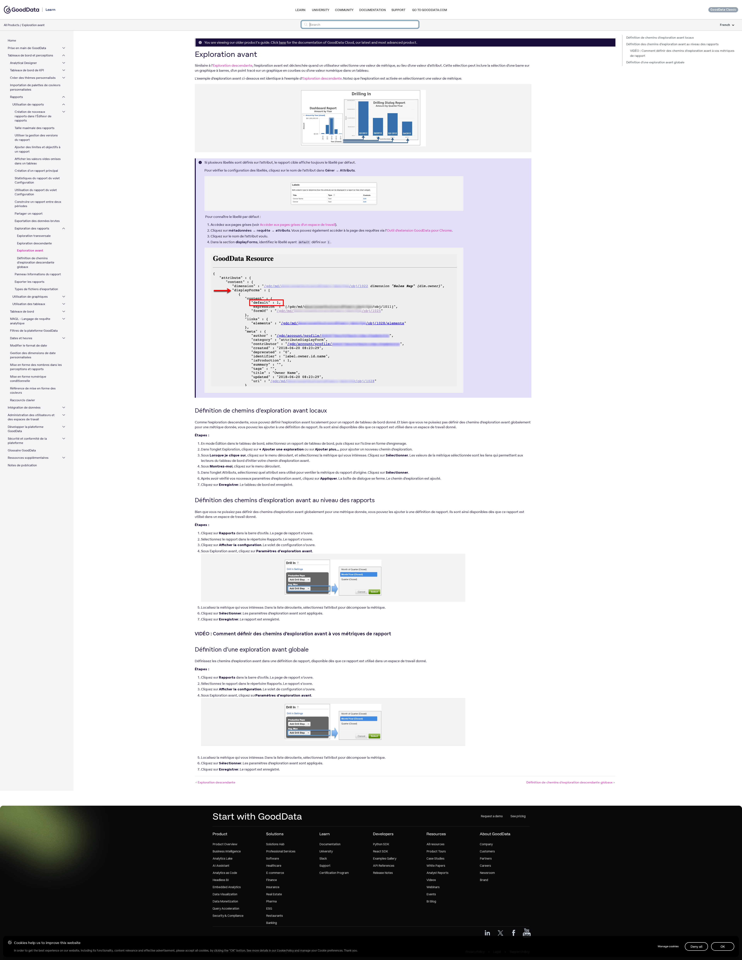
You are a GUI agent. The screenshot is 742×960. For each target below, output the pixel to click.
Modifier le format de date (28, 345)
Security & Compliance (228, 916)
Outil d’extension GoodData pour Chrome (419, 230)
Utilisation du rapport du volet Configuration (36, 192)
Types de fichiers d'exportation (36, 289)
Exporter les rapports (29, 282)
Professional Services (280, 851)
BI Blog (431, 901)
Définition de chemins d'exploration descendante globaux (35, 262)
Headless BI (221, 880)
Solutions (274, 833)
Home (12, 40)
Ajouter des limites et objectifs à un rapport (37, 149)
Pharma (271, 901)
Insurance (272, 887)
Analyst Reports (437, 873)
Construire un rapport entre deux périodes (38, 204)
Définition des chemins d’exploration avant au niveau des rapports (672, 44)
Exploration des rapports (32, 228)
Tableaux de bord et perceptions (30, 55)
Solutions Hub (275, 844)
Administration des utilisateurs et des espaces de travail (31, 417)
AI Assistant (221, 865)
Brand (484, 880)
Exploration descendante (34, 243)
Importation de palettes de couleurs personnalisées (35, 87)
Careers (485, 865)
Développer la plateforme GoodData (25, 429)
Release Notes (383, 873)
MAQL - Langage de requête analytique (30, 321)
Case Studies (435, 858)
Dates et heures (21, 338)
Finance (271, 880)
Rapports (16, 97)
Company (486, 844)
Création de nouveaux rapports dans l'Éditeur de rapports (33, 116)
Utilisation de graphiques (30, 296)
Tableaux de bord (22, 311)
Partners (486, 858)
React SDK (380, 851)
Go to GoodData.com (429, 10)
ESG (269, 908)
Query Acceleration (226, 908)
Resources (436, 833)
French (725, 25)
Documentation (372, 10)
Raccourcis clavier (22, 400)
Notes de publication (22, 465)
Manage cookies (668, 946)
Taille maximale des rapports (34, 128)
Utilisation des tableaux (28, 304)
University (320, 10)
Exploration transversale (34, 236)
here (282, 42)
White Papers (435, 865)
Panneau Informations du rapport (38, 274)
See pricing (518, 816)
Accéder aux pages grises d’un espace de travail (297, 225)
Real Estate (274, 894)
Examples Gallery (384, 858)
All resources (435, 844)
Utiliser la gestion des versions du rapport (36, 137)
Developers (383, 833)
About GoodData (495, 833)
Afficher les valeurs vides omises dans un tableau (38, 161)
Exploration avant (30, 250)
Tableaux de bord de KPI (27, 70)
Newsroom (487, 873)
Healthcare (273, 865)
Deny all (696, 946)
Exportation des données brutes (37, 221)
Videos (431, 880)
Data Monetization (225, 901)
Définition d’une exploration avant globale (655, 62)
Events (431, 894)
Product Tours (436, 851)
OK (723, 946)
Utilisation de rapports (28, 104)
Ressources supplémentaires (28, 458)
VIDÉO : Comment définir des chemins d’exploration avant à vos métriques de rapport (682, 53)
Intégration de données (24, 407)
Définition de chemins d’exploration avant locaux (660, 37)
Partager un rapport (29, 213)
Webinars (433, 887)
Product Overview (225, 844)
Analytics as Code (225, 873)
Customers (487, 851)
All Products (11, 25)
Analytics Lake (222, 858)
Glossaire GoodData (22, 450)
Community (344, 10)
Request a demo (492, 816)
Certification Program (334, 873)
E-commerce (275, 873)
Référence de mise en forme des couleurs (33, 391)
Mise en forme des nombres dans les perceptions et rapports (36, 367)
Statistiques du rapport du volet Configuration (37, 180)
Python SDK (381, 844)
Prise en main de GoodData (27, 48)
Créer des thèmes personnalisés (33, 78)
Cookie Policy (285, 950)
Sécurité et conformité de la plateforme (27, 441)
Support (398, 10)
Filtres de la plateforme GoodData (34, 330)
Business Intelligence (227, 851)
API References (383, 865)
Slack (323, 858)
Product (220, 833)
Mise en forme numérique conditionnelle (28, 379)
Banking (271, 923)
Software (272, 858)
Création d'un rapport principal (36, 170)
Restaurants (274, 916)
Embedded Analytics (227, 887)
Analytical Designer (23, 63)
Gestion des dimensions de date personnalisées (33, 355)
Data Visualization (225, 894)
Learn (300, 10)
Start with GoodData (257, 816)
